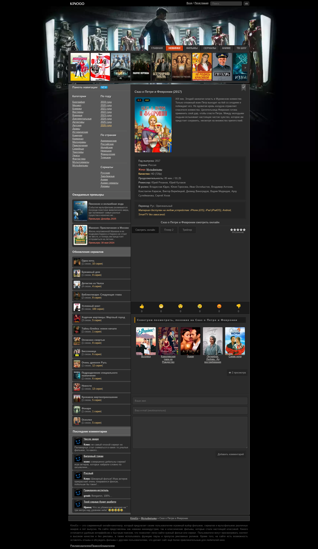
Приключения (80, 145)
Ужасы (76, 155)
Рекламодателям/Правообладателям (92, 545)
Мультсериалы (80, 162)
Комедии (77, 135)
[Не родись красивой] (202, 67)
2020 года (106, 105)
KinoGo (134, 518)
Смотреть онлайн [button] (145, 229)
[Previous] (72, 67)
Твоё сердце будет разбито (100, 501)
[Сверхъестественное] (181, 67)
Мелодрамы (79, 142)
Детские (76, 125)
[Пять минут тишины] (120, 67)
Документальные (82, 118)
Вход (189, 3)
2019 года (106, 102)
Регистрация (201, 3)
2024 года (106, 118)
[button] (244, 87)
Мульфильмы (154, 169)
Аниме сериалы (109, 183)
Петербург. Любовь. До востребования (212, 359)
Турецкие (106, 157)
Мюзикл (76, 105)
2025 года (106, 122)
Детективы (78, 122)
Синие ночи (235, 356)
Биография (78, 102)
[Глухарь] (222, 67)
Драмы (76, 128)
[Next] (245, 67)
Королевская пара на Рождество (168, 359)
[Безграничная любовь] (161, 67)
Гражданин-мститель (96, 490)
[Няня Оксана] (100, 67)
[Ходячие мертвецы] (141, 67)
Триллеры (78, 152)
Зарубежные (108, 176)
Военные (77, 115)
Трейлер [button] (187, 229)
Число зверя (91, 439)
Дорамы (105, 186)
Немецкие (106, 150)
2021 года (106, 108)
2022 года (106, 112)
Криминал (78, 138)
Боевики (77, 108)
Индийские (107, 147)
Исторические (80, 132)
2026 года (106, 125)
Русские (105, 172)
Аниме (104, 179)
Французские (108, 154)
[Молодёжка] (80, 67)
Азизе (190, 356)
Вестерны (77, 112)
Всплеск (146, 356)
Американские (109, 140)
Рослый (88, 473)
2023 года (106, 115)
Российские (107, 144)
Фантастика (78, 158)
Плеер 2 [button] (168, 229)
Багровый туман (93, 456)
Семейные (78, 148)
